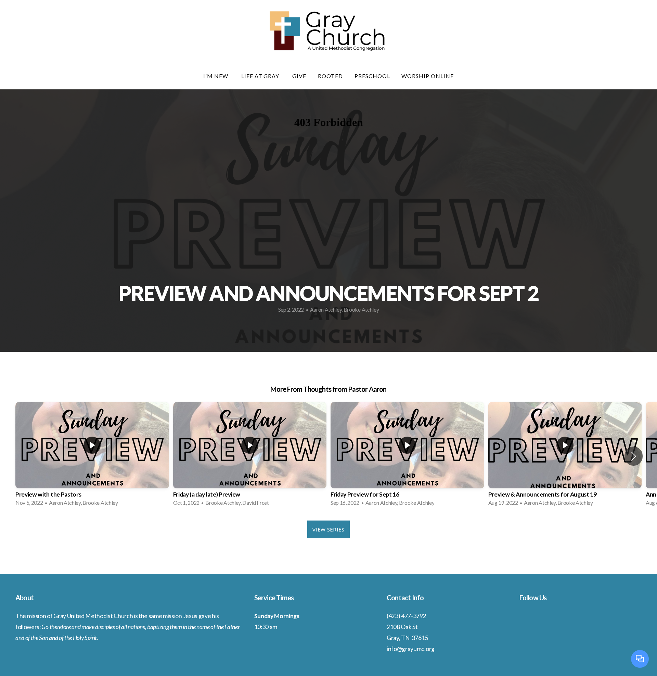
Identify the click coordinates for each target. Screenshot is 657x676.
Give (299, 76)
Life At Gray (261, 76)
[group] (92, 456)
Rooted (330, 76)
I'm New (216, 76)
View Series (328, 529)
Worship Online (427, 76)
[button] (633, 456)
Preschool (372, 76)
